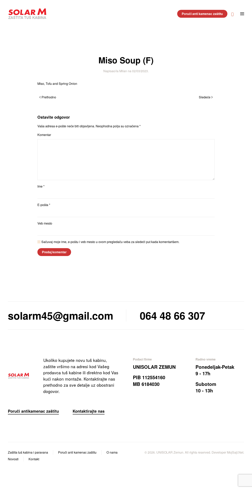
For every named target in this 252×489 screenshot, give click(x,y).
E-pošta (43, 204)
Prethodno (49, 97)
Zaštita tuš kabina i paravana (28, 452)
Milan (123, 71)
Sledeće (204, 97)
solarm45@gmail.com (60, 315)
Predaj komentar (54, 252)
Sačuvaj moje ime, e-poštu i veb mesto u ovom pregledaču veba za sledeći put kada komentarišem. (110, 241)
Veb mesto (44, 223)
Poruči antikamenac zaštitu (33, 411)
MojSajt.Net (235, 452)
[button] (242, 14)
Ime (40, 186)
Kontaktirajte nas (89, 411)
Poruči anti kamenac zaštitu (202, 13)
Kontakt (34, 459)
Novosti (13, 459)
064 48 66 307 (172, 315)
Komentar (44, 134)
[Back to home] (28, 14)
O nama (112, 452)
